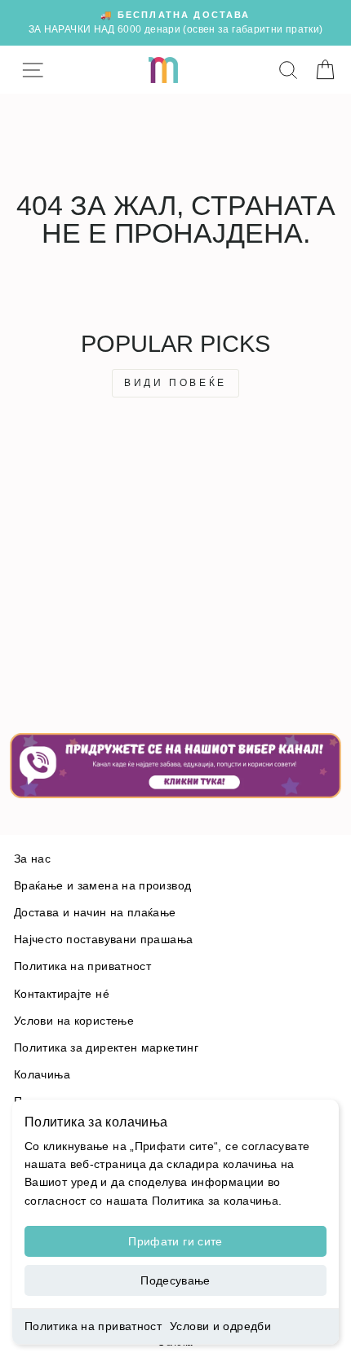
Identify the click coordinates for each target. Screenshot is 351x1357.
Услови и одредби (220, 1326)
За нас (32, 859)
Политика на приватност (93, 1326)
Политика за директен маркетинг (106, 1048)
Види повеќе (175, 383)
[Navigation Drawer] (32, 69)
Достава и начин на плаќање (95, 913)
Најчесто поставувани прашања (103, 939)
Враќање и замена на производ (102, 886)
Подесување (175, 1280)
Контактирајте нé (61, 994)
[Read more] (175, 765)
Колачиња (42, 1075)
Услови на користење (74, 1021)
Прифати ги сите (175, 1241)
